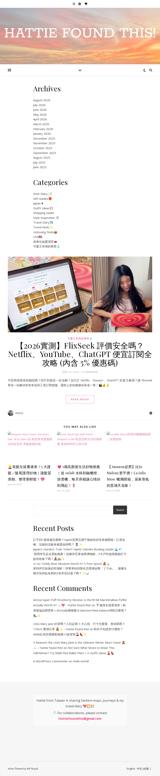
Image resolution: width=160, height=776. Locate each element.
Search (120, 510)
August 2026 (41, 100)
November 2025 (44, 143)
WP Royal (32, 768)
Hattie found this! (80, 33)
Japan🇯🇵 (38, 203)
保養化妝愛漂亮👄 (45, 242)
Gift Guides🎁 (42, 199)
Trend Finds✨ (43, 227)
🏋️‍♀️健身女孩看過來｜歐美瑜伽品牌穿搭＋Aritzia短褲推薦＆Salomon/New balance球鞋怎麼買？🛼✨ (80, 610)
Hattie (19, 413)
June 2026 (40, 110)
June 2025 (40, 167)
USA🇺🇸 (37, 237)
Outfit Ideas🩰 (43, 208)
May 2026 (40, 114)
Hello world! (81, 661)
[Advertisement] (64, 742)
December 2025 (44, 138)
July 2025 (39, 162)
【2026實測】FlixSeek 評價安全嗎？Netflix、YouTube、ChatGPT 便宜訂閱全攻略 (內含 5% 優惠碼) (80, 354)
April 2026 (40, 119)
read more (80, 399)
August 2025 (41, 157)
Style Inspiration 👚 (46, 218)
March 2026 (41, 124)
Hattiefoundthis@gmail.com (80, 718)
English (131, 768)
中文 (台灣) (143, 768)
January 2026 (42, 133)
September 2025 (44, 153)
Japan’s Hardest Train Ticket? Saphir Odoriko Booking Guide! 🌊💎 (77, 549)
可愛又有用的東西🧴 (46, 246)
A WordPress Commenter (50, 661)
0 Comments (89, 372)
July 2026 (39, 105)
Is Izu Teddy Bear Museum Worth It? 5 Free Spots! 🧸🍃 (71, 564)
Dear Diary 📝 (42, 194)
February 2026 (43, 129)
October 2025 (42, 148)
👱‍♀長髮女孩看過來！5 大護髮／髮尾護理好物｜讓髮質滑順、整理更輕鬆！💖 (29, 472)
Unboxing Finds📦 (45, 232)
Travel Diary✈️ (43, 222)
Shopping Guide (43, 213)
